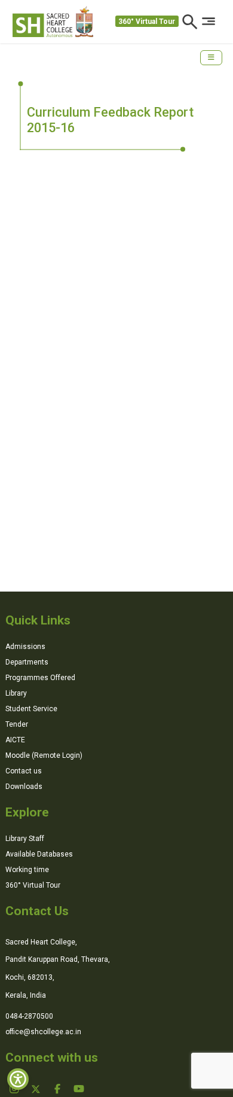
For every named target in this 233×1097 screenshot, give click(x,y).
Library (16, 693)
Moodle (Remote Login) (43, 755)
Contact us (23, 771)
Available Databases (39, 854)
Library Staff (24, 838)
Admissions (25, 646)
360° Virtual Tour (146, 21)
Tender (16, 724)
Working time (27, 870)
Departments (26, 662)
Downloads (23, 786)
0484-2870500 (29, 1016)
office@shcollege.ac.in (43, 1032)
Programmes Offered (40, 678)
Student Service (31, 709)
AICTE (15, 740)
